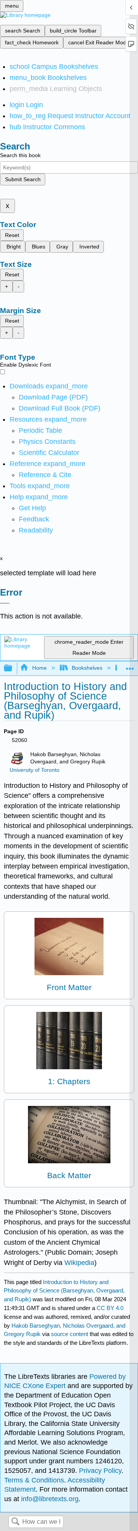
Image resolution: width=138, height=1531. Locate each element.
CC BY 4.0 (110, 1308)
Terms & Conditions (34, 1480)
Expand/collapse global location (130, 666)
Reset (12, 235)
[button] (34, 519)
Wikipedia (79, 1262)
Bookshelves (87, 668)
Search (15, 1522)
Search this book (20, 155)
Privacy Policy (100, 1470)
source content (69, 1334)
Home (39, 668)
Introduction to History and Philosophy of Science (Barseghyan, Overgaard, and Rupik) (64, 1291)
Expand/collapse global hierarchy (13, 668)
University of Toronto (34, 770)
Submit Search (23, 179)
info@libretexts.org (49, 1499)
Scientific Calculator (49, 452)
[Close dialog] (5, 603)
